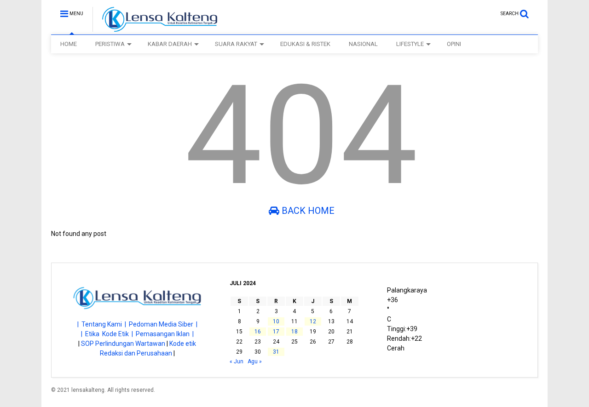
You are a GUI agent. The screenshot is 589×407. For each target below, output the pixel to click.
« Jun (236, 361)
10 (276, 321)
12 (313, 321)
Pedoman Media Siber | (163, 324)
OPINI (454, 43)
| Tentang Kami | (103, 324)
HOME (68, 43)
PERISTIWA (110, 43)
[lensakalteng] (154, 27)
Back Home (307, 210)
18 (294, 331)
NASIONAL (363, 43)
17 (276, 331)
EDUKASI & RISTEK (305, 43)
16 (257, 331)
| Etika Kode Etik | (108, 334)
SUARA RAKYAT (236, 43)
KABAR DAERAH (170, 43)
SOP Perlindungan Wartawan (123, 343)
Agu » (255, 361)
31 (276, 352)
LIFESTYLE (410, 43)
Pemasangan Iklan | (165, 334)
